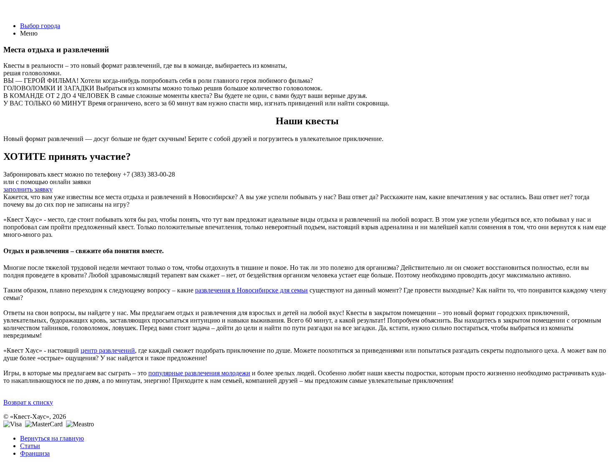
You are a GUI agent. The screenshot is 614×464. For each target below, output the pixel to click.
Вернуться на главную (52, 438)
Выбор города (40, 25)
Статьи (30, 445)
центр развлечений (108, 350)
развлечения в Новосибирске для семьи (251, 290)
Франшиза (35, 453)
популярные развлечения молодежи (199, 373)
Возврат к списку (28, 402)
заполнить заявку (28, 189)
